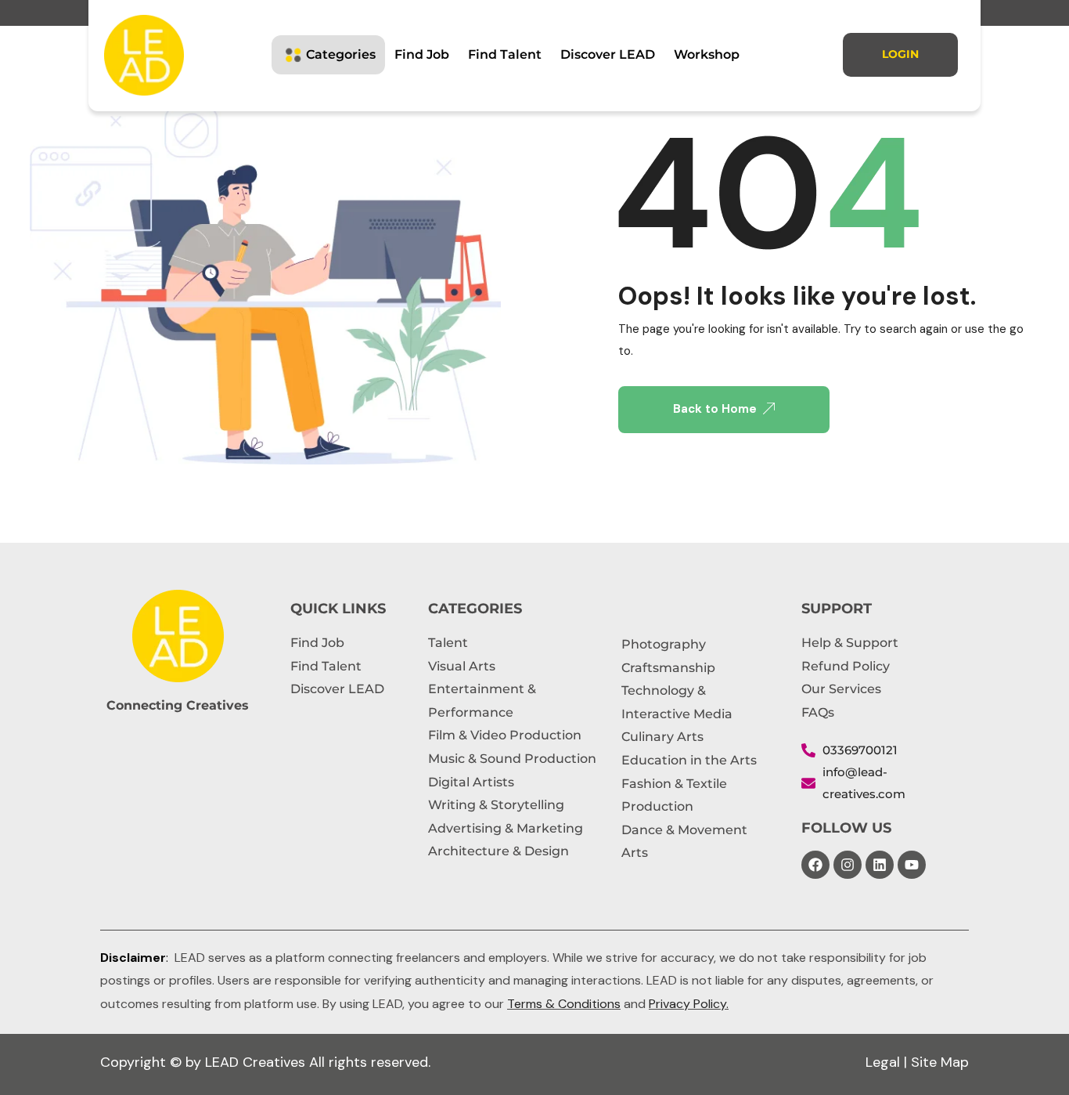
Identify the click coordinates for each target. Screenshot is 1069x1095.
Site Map (940, 1062)
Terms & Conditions (564, 1004)
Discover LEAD (607, 54)
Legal (883, 1062)
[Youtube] (912, 865)
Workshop (707, 54)
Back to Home (715, 409)
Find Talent (505, 54)
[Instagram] (847, 865)
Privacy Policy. (689, 1004)
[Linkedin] (880, 865)
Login (900, 54)
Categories (341, 54)
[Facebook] (815, 865)
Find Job (421, 54)
